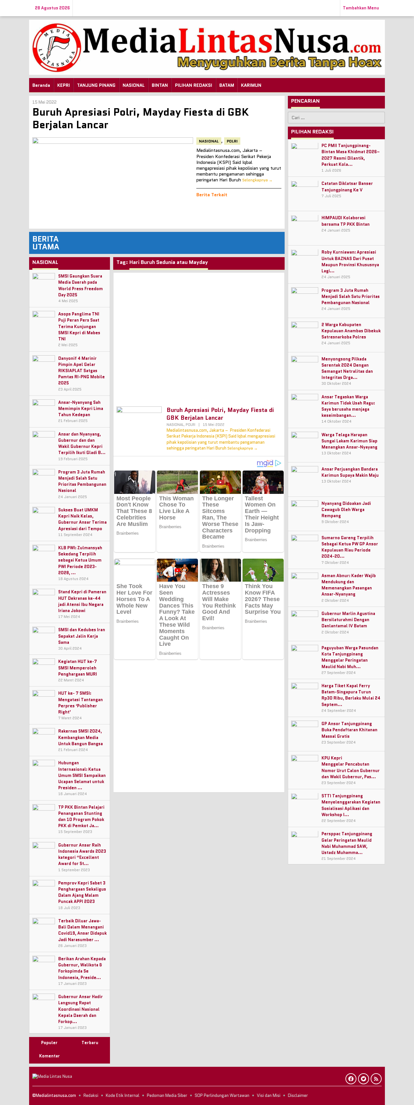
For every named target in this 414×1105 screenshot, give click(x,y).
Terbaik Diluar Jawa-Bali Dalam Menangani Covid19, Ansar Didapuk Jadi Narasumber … (82, 930)
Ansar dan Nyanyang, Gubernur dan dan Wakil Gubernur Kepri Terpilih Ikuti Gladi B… (81, 443)
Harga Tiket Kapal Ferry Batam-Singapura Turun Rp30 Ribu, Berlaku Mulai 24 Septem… (350, 695)
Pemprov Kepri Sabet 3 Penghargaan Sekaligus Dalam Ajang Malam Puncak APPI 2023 (82, 892)
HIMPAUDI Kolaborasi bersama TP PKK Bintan (345, 221)
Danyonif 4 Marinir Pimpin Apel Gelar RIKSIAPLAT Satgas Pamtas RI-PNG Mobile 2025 (81, 370)
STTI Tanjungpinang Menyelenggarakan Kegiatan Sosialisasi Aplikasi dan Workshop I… (350, 805)
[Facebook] (350, 1078)
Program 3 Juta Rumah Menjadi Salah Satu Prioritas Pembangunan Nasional (82, 481)
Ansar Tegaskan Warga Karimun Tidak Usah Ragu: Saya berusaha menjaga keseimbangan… (348, 406)
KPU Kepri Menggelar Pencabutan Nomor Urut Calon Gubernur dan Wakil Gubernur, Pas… (350, 767)
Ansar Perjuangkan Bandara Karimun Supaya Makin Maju (350, 472)
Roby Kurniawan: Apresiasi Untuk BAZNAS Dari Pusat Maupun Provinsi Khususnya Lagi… (350, 261)
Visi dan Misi (268, 1095)
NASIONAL (209, 141)
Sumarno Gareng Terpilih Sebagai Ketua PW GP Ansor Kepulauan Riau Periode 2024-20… (349, 547)
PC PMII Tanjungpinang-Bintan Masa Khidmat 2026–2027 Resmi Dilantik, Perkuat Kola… (350, 155)
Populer (49, 1043)
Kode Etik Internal (122, 1095)
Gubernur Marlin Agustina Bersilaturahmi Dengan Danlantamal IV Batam (348, 619)
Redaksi (90, 1095)
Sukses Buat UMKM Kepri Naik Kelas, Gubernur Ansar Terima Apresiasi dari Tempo (82, 519)
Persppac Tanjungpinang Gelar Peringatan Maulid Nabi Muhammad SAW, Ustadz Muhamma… (346, 843)
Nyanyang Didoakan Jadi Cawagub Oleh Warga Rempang (346, 509)
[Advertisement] (199, 336)
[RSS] (376, 1078)
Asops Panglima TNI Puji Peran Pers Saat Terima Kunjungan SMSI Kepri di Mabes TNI (79, 326)
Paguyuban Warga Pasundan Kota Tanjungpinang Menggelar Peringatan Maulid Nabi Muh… (349, 657)
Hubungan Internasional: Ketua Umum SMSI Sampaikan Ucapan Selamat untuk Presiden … (82, 775)
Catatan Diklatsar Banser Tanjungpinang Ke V (347, 187)
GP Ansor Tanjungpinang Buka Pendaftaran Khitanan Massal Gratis (349, 730)
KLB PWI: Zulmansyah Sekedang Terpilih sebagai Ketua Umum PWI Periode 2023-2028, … (80, 560)
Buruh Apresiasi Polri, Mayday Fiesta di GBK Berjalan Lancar (140, 118)
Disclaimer (298, 1095)
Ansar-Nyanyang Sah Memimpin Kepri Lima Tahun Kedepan (80, 408)
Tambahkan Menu (361, 8)
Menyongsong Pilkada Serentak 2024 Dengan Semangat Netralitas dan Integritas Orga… (347, 368)
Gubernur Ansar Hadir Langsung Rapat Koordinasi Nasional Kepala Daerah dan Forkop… (80, 1009)
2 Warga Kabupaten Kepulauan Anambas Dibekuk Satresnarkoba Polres (351, 331)
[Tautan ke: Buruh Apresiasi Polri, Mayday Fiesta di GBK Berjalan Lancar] (112, 181)
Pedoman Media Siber (167, 1095)
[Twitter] (363, 1078)
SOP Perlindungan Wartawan (222, 1095)
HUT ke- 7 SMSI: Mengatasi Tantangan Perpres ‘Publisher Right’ (80, 702)
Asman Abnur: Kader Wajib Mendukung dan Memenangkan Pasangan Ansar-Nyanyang (348, 585)
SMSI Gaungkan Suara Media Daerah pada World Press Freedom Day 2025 (80, 285)
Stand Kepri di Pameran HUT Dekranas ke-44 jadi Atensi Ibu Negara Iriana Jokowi (82, 601)
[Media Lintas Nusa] (207, 47)
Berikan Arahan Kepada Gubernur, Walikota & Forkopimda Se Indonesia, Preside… (82, 968)
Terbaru (90, 1043)
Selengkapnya (255, 180)
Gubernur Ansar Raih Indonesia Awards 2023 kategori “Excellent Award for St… (82, 854)
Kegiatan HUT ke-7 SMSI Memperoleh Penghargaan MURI (77, 667)
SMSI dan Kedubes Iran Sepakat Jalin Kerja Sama (81, 636)
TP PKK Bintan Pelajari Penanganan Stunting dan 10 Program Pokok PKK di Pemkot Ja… (81, 816)
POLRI (232, 141)
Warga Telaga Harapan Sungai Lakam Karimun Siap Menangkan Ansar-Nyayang (349, 441)
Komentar (49, 1056)
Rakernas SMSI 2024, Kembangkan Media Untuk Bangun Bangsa (80, 737)
